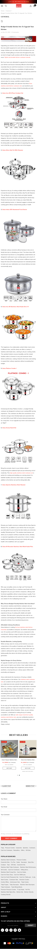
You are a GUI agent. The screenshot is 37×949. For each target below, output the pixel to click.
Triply (2, 847)
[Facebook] (6, 930)
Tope (8, 864)
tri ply (33, 877)
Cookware (32, 847)
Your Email (4, 806)
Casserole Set (21, 864)
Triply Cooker (25, 882)
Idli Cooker (4, 869)
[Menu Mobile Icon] (2, 6)
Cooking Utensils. (6, 894)
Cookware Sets (13, 879)
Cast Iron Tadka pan (25, 877)
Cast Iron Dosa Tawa (7, 874)
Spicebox (25, 847)
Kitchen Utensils (28, 892)
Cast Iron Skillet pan (19, 874)
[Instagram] (11, 930)
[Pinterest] (15, 930)
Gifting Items (24, 869)
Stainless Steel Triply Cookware (10, 867)
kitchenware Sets (15, 882)
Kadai (18, 862)
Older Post (6, 786)
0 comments (15, 32)
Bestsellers (16, 850)
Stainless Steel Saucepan (27, 884)
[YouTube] (19, 930)
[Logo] (18, 5)
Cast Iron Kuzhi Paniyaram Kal (9, 877)
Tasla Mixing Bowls (16, 887)
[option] (9, 755)
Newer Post (30, 786)
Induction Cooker (24, 879)
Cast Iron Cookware (6, 850)
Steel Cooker (4, 879)
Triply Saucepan (14, 884)
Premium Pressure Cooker (8, 889)
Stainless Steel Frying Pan (8, 872)
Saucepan (24, 862)
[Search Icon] (7, 6)
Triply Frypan (4, 884)
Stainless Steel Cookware (8, 859)
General (8, 11)
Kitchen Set (20, 892)
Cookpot (3, 864)
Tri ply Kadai (20, 889)
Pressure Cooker (10, 847)
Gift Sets (28, 850)
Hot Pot (27, 889)
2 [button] (19, 775)
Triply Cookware (5, 887)
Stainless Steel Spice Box (8, 892)
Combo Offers (5, 882)
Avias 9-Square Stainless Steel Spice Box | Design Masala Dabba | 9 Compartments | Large (9, 760)
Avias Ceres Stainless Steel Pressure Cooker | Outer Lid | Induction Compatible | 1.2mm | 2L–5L (27, 760)
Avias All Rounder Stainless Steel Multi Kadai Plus (17, 546)
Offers (22, 850)
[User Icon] (31, 6)
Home (2, 11)
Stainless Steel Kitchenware (28, 867)
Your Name (4, 799)
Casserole (19, 847)
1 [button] (17, 775)
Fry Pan (13, 862)
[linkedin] (2, 930)
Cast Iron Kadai (21, 872)
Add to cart (9, 768)
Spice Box (31, 862)
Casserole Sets (5, 862)
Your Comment (5, 814)
